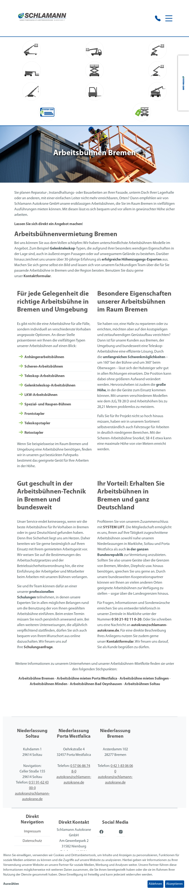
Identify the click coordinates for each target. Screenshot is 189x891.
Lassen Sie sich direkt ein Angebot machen (48, 224)
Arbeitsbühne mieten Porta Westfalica (87, 678)
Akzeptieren (174, 884)
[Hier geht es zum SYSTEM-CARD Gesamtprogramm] (183, 83)
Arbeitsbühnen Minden (48, 684)
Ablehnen (155, 884)
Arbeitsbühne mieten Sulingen (144, 678)
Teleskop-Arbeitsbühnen (44, 376)
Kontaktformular (37, 276)
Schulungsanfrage (38, 647)
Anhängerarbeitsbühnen (44, 357)
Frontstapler (34, 414)
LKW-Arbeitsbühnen (40, 395)
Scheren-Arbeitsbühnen (43, 366)
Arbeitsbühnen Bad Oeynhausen (96, 684)
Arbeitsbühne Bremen (36, 678)
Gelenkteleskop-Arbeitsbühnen (49, 385)
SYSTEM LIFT (113, 527)
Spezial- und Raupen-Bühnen (47, 404)
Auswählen (11, 884)
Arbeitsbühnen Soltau (142, 684)
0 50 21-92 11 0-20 (127, 619)
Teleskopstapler (37, 423)
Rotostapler (33, 433)
